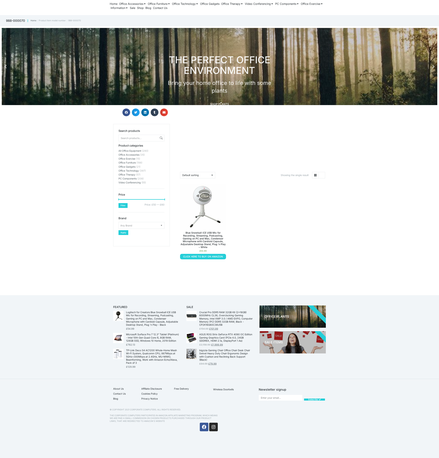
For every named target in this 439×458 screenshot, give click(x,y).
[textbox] (141, 225)
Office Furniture (127, 162)
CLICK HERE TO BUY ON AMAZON (203, 256)
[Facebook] (204, 427)
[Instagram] (213, 427)
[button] (5, 66)
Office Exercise (126, 158)
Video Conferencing (129, 182)
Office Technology (128, 170)
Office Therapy (126, 174)
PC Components (127, 178)
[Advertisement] (141, 267)
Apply (123, 232)
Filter (123, 205)
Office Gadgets (126, 166)
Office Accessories (128, 154)
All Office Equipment (129, 150)
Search (161, 138)
